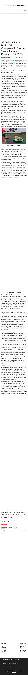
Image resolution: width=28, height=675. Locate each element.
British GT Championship (14, 524)
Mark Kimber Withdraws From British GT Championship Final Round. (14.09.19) (23, 647)
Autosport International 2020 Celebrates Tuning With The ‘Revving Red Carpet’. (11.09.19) (4, 648)
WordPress (15, 671)
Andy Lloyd (19, 57)
